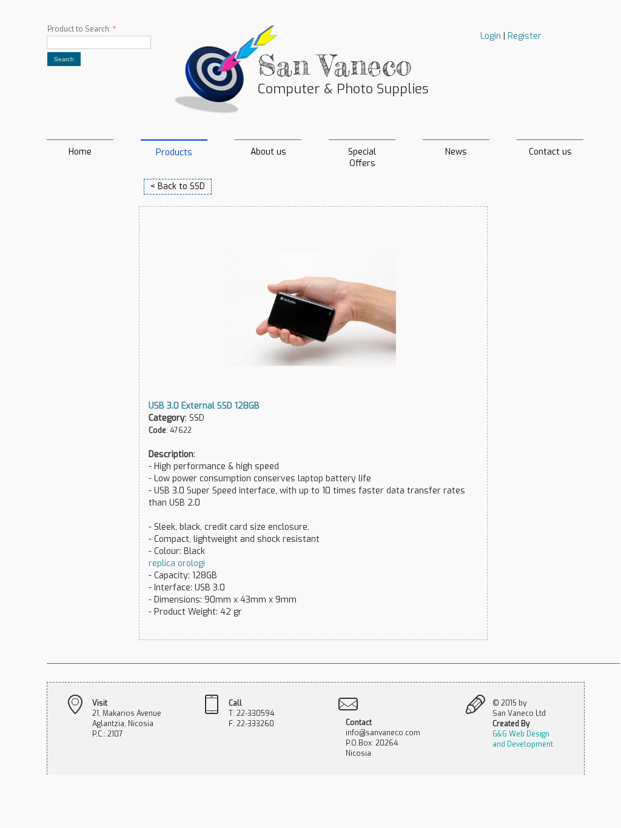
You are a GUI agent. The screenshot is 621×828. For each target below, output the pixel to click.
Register (525, 36)
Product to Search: (81, 29)
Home (80, 152)
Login (490, 36)
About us (268, 152)
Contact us (550, 152)
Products (174, 152)
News (456, 152)
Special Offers (362, 153)
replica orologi (177, 563)
